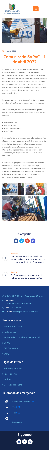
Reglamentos (10, 332)
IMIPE (6, 354)
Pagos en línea (10, 374)
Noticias (7, 379)
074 (18, 407)
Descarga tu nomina (13, 385)
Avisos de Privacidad (13, 326)
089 (32, 401)
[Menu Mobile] (36, 8)
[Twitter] (21, 240)
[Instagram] (30, 441)
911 (18, 412)
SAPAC (7, 343)
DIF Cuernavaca (11, 348)
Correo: (22, 311)
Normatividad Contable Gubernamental (22, 337)
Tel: (14, 308)
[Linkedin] (33, 240)
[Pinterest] (27, 240)
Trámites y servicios (13, 368)
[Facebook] (16, 240)
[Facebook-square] (18, 441)
